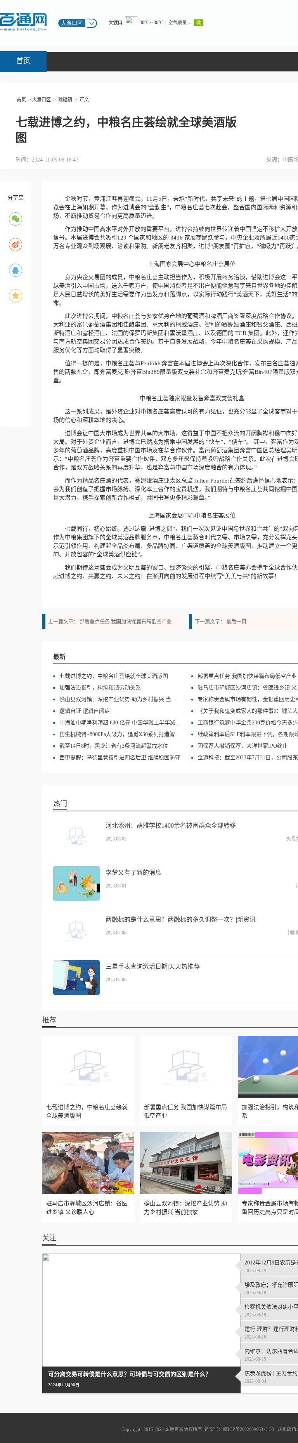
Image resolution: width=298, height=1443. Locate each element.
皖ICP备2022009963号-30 (248, 1429)
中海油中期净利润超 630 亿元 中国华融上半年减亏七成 (125, 723)
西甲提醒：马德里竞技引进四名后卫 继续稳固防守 (119, 758)
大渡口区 (41, 99)
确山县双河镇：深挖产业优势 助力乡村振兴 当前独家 (123, 699)
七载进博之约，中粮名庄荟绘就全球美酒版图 (113, 676)
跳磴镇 (65, 99)
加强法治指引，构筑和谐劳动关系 (100, 688)
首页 (23, 61)
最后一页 (236, 621)
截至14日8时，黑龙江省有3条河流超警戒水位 (113, 746)
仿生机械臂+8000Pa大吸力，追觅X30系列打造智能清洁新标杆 (133, 734)
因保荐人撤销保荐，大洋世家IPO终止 (243, 746)
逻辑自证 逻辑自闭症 (84, 711)
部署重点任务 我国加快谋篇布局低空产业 (126, 621)
